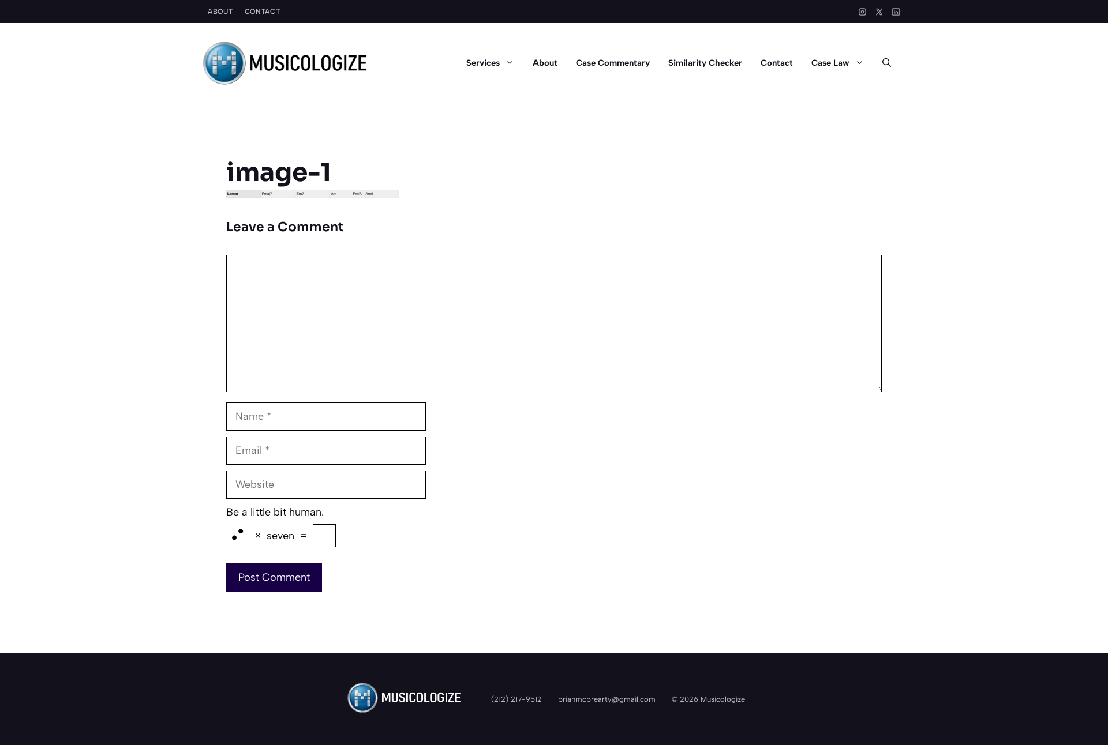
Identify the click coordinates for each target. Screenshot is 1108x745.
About (220, 11)
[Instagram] (862, 11)
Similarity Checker (705, 63)
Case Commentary (613, 63)
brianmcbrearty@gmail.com (607, 699)
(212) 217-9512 (516, 699)
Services (483, 63)
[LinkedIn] (896, 11)
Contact (262, 11)
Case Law (830, 63)
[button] (886, 63)
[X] (879, 11)
